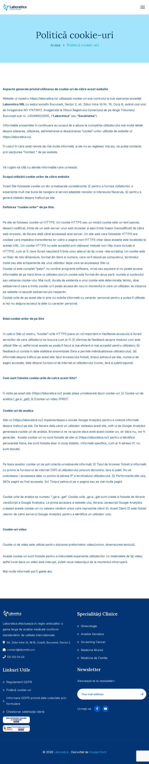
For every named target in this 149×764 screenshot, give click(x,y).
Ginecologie (89, 626)
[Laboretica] (15, 7)
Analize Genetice (92, 634)
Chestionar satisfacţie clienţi (25, 711)
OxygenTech (97, 752)
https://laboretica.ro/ (44, 98)
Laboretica (61, 752)
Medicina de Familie (94, 658)
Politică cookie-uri (18, 690)
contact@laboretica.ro (21, 649)
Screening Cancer (93, 642)
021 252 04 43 (15, 657)
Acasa (55, 45)
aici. (50, 571)
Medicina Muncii (92, 650)
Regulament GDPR (19, 682)
